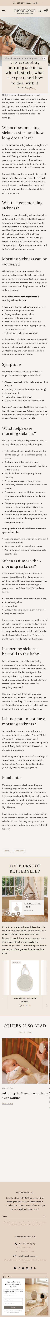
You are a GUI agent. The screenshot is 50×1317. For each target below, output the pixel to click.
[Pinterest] (27, 1268)
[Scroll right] (45, 58)
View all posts (25, 1032)
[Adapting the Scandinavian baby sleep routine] (25, 1061)
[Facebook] (15, 1268)
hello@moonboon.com (27, 1256)
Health (6, 851)
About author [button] (21, 46)
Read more (7, 1103)
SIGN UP (13, 1307)
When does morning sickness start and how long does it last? (23, 133)
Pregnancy (19, 851)
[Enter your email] (44, 1216)
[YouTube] (23, 1268)
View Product (28, 911)
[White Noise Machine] (25, 977)
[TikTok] (31, 1268)
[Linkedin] (35, 1268)
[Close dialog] (46, 1280)
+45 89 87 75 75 (27, 1243)
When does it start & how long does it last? (24, 58)
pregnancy (31, 88)
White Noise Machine (25, 998)
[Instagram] (19, 1268)
